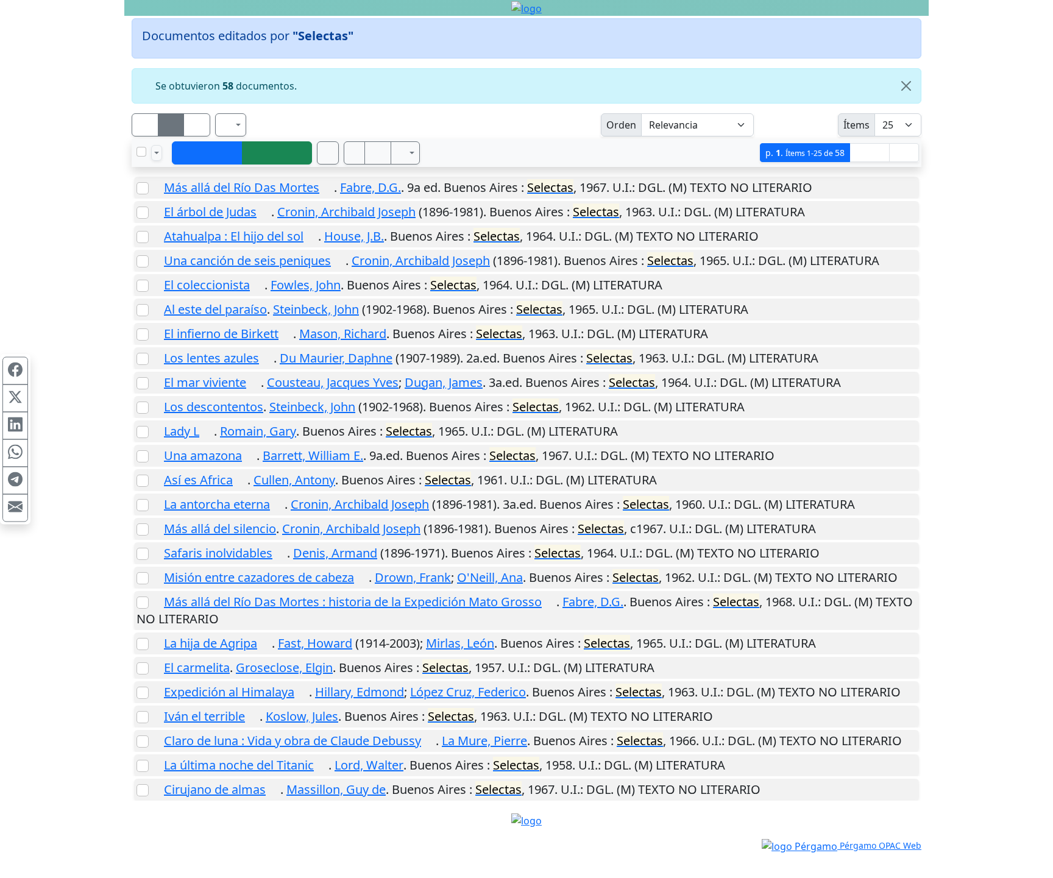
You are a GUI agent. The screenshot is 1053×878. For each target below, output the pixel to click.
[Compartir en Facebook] (15, 370)
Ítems (856, 125)
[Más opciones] (405, 153)
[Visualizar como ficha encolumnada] (171, 124)
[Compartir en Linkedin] (15, 425)
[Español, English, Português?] (231, 124)
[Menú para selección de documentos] (156, 153)
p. (805, 152)
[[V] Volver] (207, 153)
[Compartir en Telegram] (15, 480)
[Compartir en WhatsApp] (15, 453)
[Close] (906, 86)
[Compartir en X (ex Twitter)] (15, 398)
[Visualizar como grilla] (196, 124)
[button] (355, 153)
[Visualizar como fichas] (145, 124)
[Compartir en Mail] (15, 508)
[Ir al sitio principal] (526, 8)
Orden (621, 125)
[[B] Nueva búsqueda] (277, 153)
